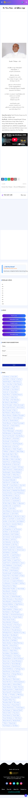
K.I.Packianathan (15, 568)
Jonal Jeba (14, 552)
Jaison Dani (12, 508)
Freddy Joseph (6, 467)
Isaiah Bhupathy (16, 498)
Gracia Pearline (14, 485)
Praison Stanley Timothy (9, 619)
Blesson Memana (7, 415)
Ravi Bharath (14, 635)
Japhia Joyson (6, 513)
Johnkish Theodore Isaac (9, 550)
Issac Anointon (6, 500)
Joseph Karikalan (16, 555)
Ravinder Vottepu (7, 637)
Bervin (15, 410)
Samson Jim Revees (18, 658)
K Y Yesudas (6, 568)
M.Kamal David (6, 586)
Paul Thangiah (15, 612)
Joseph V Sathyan (7, 560)
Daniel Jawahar (17, 433)
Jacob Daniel (17, 506)
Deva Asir (15, 446)
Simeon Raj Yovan (7, 681)
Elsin (16, 454)
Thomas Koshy (6, 705)
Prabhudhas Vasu (7, 617)
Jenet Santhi (12, 518)
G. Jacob (14, 467)
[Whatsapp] (9, 179)
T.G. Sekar (5, 694)
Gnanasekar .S (16, 477)
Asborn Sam (14, 397)
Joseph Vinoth (6, 562)
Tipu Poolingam (7, 710)
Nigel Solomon (19, 604)
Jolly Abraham (6, 552)
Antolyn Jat (5, 392)
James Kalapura (7, 511)
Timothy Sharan (20, 707)
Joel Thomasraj (17, 529)
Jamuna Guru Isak (17, 511)
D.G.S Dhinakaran (7, 433)
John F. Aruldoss (15, 534)
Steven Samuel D (7, 692)
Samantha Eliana (7, 658)
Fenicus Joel (16, 464)
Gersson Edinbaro (16, 472)
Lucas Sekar (15, 583)
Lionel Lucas (6, 581)
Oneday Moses (13, 606)
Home (3, 789)
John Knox (13, 539)
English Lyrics (14, 323)
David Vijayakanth (17, 443)
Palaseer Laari (17, 609)
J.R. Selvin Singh (7, 503)
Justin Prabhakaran (7, 565)
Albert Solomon (17, 381)
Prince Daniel (16, 627)
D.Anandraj (19, 431)
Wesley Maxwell (7, 720)
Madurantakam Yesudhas (9, 588)
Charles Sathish (15, 425)
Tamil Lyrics (14, 315)
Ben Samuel (6, 402)
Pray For (9, 789)
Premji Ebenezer (7, 627)
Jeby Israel (17, 516)
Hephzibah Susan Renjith (18, 490)
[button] (26, 2)
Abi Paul (19, 379)
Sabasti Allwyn (13, 650)
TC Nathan (12, 694)
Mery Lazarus (6, 596)
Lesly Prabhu (15, 578)
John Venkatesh (6, 544)
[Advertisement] (14, 27)
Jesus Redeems (20, 521)
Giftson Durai (16, 475)
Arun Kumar (6, 397)
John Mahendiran (7, 542)
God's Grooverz (6, 482)
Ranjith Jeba (6, 635)
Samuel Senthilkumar (8, 669)
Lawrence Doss (6, 578)
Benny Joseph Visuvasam (9, 407)
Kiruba (22, 575)
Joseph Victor (17, 560)
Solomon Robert (17, 684)
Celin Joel (5, 420)
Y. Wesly (5, 723)
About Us (16, 789)
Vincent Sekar (16, 715)
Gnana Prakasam (7, 477)
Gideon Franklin (7, 475)
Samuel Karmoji (16, 666)
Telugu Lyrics (14, 330)
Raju (24, 632)
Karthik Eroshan (17, 573)
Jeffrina (4, 518)
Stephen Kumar (19, 689)
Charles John (6, 425)
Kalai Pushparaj (14, 570)
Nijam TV (5, 606)
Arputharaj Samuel (17, 394)
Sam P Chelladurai (7, 656)
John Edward (6, 534)
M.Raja (14, 586)
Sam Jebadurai (14, 653)
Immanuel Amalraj (7, 493)
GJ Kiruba (20, 467)
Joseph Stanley (6, 557)
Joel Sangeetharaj (7, 529)
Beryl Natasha (6, 412)
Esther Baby (6, 459)
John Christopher (14, 531)
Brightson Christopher (18, 415)
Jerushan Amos (20, 518)
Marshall (14, 591)
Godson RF (5, 485)
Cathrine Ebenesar (17, 418)
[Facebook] (2, 179)
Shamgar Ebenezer (17, 674)
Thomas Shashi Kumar (8, 707)
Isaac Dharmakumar (8, 495)
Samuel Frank (6, 663)
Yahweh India (12, 723)
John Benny (5, 531)
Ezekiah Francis (6, 462)
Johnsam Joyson (21, 550)
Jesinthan (5, 521)
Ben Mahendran (15, 399)
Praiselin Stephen (17, 617)
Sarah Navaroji (6, 671)
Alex (4, 384)
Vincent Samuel (6, 715)
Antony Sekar (13, 392)
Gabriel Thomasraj (7, 469)
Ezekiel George (16, 462)
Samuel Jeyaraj (6, 666)
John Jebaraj (6, 539)
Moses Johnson (18, 599)
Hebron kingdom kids (8, 487)
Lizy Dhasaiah (6, 583)
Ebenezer (12, 451)
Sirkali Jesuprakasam (19, 681)
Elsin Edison (6, 456)
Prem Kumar (17, 625)
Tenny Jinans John (15, 697)
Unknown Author (7, 712)
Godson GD (15, 482)
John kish (12, 547)
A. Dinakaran (6, 376)
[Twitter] (5, 179)
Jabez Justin (21, 503)
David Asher (16, 438)
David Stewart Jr (7, 443)
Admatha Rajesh (7, 381)
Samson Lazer (6, 661)
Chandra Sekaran (14, 420)
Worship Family (16, 720)
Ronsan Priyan (13, 645)
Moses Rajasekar (7, 601)
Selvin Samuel (15, 671)
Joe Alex (5, 526)
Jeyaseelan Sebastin (17, 524)
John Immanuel (6, 537)
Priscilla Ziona (6, 630)
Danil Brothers (19, 436)
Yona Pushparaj (7, 725)
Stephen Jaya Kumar (8, 689)
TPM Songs (20, 694)
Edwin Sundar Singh (8, 454)
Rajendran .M (17, 632)
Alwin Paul (9, 384)
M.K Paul (22, 583)
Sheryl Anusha (11, 676)
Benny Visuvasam (7, 410)
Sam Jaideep (6, 653)
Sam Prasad (17, 656)
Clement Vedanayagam (8, 431)
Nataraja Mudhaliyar (8, 604)
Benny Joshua (20, 407)
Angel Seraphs (6, 387)
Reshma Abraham (7, 643)
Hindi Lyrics (14, 327)
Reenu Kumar (6, 640)
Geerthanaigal (6, 472)
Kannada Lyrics (14, 334)
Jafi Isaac (5, 508)
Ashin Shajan (6, 399)
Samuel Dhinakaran (17, 661)
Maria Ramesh (6, 591)
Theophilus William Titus (9, 700)
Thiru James (17, 702)
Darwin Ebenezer (7, 438)
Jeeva (23, 516)
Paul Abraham (6, 612)
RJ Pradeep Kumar (7, 632)
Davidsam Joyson (7, 446)
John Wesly (5, 547)
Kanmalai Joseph (7, 573)
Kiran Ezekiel (15, 575)
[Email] (15, 179)
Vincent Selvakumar (8, 718)
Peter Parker (6, 614)
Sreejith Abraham (7, 687)
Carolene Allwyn (7, 418)
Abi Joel (13, 379)
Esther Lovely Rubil (15, 459)
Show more (23, 195)
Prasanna (15, 622)
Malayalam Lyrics (14, 319)
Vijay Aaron (16, 712)
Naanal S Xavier (17, 601)
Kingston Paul (6, 575)
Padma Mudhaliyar (7, 609)
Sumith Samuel (17, 692)
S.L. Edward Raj (16, 648)
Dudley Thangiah (17, 449)
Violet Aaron (18, 718)
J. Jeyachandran (16, 500)
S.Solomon (5, 650)
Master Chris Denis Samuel (9, 594)
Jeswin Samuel (6, 524)
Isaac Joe (17, 495)
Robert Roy (5, 645)
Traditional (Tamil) (17, 710)
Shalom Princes (6, 674)
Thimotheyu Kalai (7, 702)
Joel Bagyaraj (12, 526)
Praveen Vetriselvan (7, 625)
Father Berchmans (7, 464)
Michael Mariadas (16, 596)
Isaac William (6, 498)
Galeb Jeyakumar (18, 469)
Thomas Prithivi (16, 705)
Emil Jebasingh (14, 456)
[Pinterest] (12, 179)
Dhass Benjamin (7, 449)
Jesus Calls (12, 521)
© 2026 (18, 792)
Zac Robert (15, 725)
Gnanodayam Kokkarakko (9, 480)
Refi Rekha (14, 640)
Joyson (22, 562)
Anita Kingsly (6, 389)
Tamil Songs (6, 697)
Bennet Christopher (7, 405)
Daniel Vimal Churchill (8, 436)
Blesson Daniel (15, 412)
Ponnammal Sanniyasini (17, 614)
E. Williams (5, 451)
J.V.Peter (14, 503)
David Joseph (6, 441)
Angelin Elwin (15, 387)
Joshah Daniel (15, 562)
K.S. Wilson (5, 570)
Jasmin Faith (15, 513)
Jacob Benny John (7, 506)
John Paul (15, 542)
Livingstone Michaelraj (16, 581)
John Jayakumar (16, 537)
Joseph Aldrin (6, 555)
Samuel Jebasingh (16, 663)
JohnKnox (19, 547)
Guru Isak (22, 485)
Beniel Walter (14, 402)
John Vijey (15, 544)
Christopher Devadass (8, 428)
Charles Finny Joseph (18, 423)
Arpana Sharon (6, 394)
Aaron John (14, 376)
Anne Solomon (15, 389)
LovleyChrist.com (12, 792)
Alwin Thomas (17, 384)
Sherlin (4, 676)
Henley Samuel (6, 490)
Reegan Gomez (17, 637)
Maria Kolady (21, 588)
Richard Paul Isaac (18, 643)
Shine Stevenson (7, 679)
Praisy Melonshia (7, 622)
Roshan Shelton (6, 648)
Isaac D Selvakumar (19, 493)
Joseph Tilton (15, 557)
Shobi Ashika (16, 679)
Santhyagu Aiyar (19, 669)
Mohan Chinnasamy (8, 599)
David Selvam (14, 441)
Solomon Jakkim (7, 684)
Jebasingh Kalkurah (7, 516)
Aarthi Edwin (6, 379)
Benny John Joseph (19, 405)
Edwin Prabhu (20, 451)
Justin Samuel (17, 565)
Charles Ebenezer (7, 423)
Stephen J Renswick (18, 687)
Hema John (18, 487)
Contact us (23, 789)
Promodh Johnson (16, 630)
